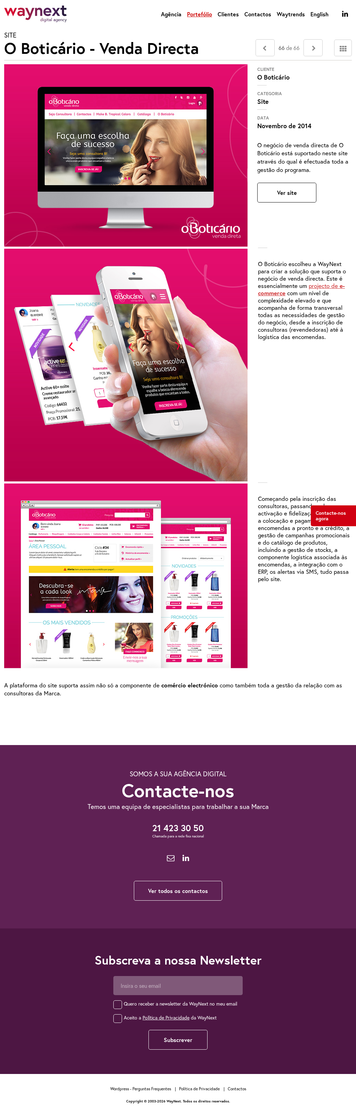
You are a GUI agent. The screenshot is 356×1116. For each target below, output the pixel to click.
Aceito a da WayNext (170, 1017)
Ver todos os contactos (178, 890)
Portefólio (199, 14)
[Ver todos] (343, 48)
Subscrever (178, 1039)
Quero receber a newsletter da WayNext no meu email (180, 1003)
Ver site (287, 192)
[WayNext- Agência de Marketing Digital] (35, 15)
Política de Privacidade (166, 1017)
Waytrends (291, 14)
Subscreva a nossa (178, 960)
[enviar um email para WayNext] (171, 858)
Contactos (257, 14)
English (319, 14)
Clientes (228, 14)
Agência (171, 14)
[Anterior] (265, 47)
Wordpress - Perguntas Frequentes (140, 1088)
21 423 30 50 (178, 828)
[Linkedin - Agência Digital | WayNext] (345, 14)
